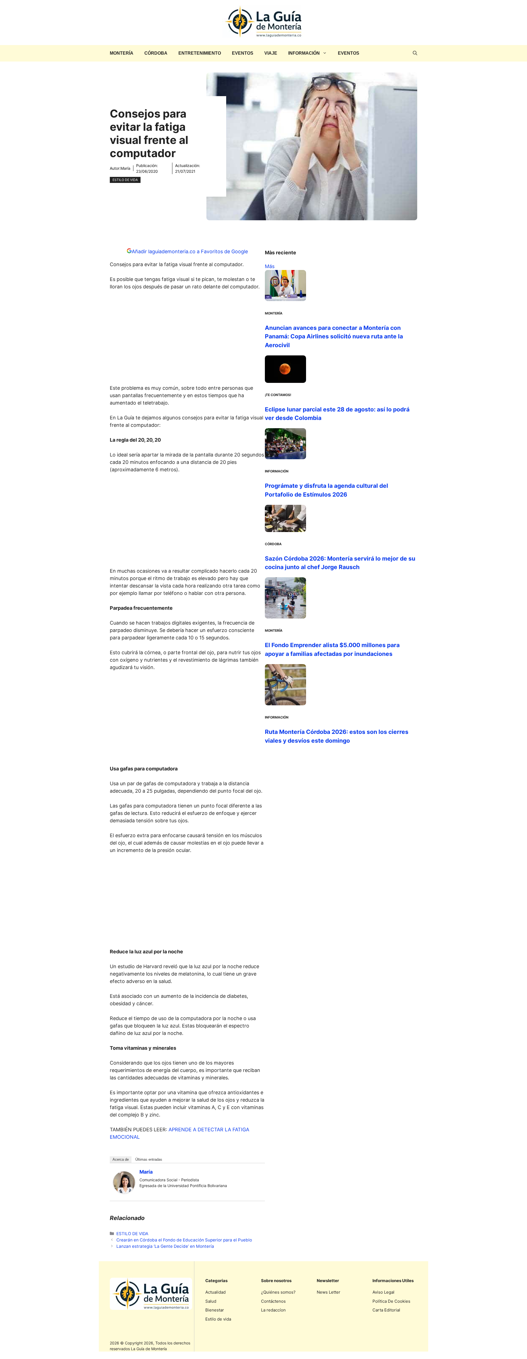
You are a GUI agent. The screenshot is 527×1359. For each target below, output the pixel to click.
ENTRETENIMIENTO (199, 53)
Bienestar (214, 1310)
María (125, 168)
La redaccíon (273, 1310)
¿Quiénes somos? (278, 1292)
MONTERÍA (121, 53)
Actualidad (215, 1292)
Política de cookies (391, 1301)
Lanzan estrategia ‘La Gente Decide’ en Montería (165, 1246)
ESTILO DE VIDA (125, 180)
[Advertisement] (187, 339)
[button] (415, 53)
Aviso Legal (383, 1292)
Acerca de (121, 1159)
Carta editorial (386, 1310)
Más (269, 266)
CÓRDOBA (155, 53)
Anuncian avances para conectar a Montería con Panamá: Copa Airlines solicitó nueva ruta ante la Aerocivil (334, 336)
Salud (210, 1301)
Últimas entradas (148, 1159)
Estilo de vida (218, 1319)
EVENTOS (242, 53)
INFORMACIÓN (304, 53)
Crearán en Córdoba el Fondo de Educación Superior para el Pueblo (184, 1240)
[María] (124, 1191)
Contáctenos (273, 1301)
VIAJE (270, 53)
